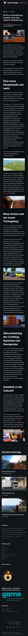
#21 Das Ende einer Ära (8, 471)
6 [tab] (16, 166)
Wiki (3, 547)
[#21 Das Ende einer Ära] (14, 462)
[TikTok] (17, 627)
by (14, 634)
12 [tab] (16, 168)
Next (22, 164)
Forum (12, 621)
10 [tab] (12, 168)
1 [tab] (5, 166)
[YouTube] (14, 627)
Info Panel (4, 549)
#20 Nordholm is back (8, 493)
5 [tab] (14, 166)
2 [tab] (7, 166)
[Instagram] (10, 627)
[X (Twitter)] (7, 627)
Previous (6, 164)
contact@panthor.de (12, 611)
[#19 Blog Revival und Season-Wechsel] (14, 505)
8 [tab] (21, 166)
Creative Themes (20, 634)
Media (3, 558)
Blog (12, 104)
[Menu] (25, 3)
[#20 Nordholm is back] (14, 484)
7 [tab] (18, 166)
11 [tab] (14, 168)
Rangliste (5, 193)
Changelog (18, 420)
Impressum (5, 556)
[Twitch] (20, 627)
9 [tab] (23, 166)
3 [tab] (9, 166)
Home (8, 621)
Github (4, 550)
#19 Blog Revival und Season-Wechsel (13, 514)
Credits (4, 552)
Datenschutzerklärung (8, 554)
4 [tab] (12, 166)
